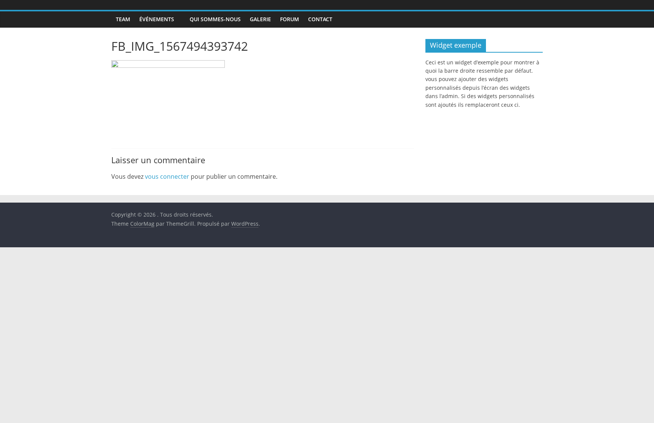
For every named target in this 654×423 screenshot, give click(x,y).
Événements (156, 19)
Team (123, 19)
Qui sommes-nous (215, 19)
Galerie (260, 19)
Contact (320, 19)
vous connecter (167, 176)
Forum (289, 19)
